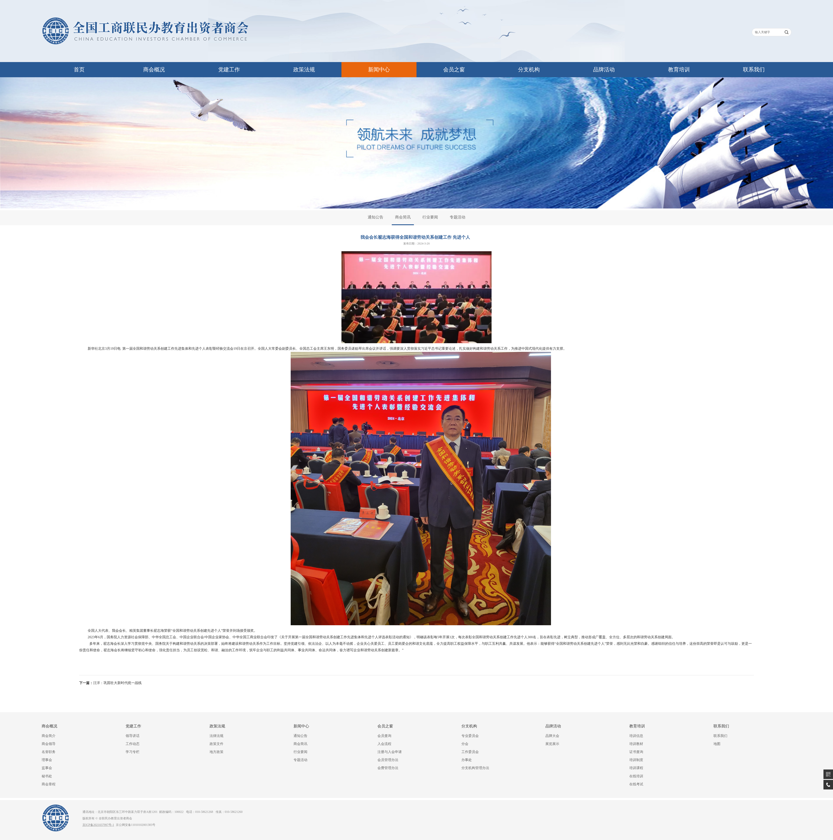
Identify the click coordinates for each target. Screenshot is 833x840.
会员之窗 (454, 69)
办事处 (466, 760)
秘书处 (47, 776)
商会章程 (49, 784)
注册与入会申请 (389, 752)
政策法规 (304, 69)
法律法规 (216, 736)
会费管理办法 (387, 768)
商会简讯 (403, 217)
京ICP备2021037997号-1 (98, 825)
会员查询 (384, 736)
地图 (716, 744)
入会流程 (384, 744)
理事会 (47, 760)
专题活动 (457, 217)
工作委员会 (470, 752)
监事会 (47, 768)
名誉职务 (49, 752)
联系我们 (754, 69)
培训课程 (636, 768)
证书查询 (636, 752)
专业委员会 (470, 736)
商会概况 (154, 69)
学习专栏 (132, 752)
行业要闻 (430, 217)
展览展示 (552, 744)
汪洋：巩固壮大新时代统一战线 (117, 683)
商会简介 (49, 736)
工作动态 (132, 744)
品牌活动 (604, 69)
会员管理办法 (387, 760)
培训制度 (636, 760)
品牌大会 (552, 736)
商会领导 (49, 744)
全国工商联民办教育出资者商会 (416, 31)
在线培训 (636, 776)
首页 (79, 69)
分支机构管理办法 (475, 768)
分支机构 (529, 69)
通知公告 (375, 217)
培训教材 (636, 744)
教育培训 (679, 69)
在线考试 (636, 784)
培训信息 (636, 736)
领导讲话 (132, 736)
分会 (464, 744)
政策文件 (216, 744)
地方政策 (216, 752)
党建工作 (229, 69)
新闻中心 (379, 69)
